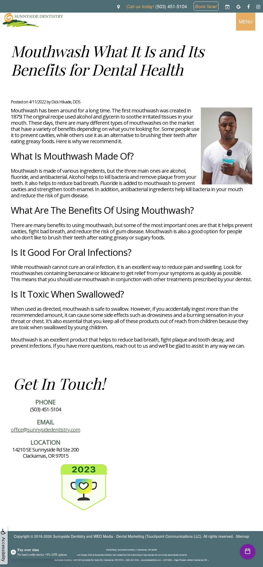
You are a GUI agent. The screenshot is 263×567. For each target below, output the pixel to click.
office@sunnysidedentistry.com (45, 429)
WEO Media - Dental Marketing (118, 536)
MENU (245, 21)
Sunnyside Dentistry (69, 536)
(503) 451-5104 (45, 409)
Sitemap (242, 536)
